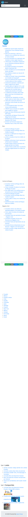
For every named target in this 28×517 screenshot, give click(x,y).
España (5, 300)
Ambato (6, 312)
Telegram (21, 36)
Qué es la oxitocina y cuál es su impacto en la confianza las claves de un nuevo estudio (15, 55)
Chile (5, 299)
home (4, 46)
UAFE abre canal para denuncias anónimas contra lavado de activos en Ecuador (15, 102)
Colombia (6, 302)
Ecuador (6, 294)
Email (12, 36)
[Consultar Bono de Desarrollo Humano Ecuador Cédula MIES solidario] (8, 492)
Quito (5, 304)
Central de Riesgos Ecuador (12, 129)
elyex (6, 2)
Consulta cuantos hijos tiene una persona (14, 471)
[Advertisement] (14, 21)
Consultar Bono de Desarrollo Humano (14, 475)
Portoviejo (6, 313)
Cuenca (6, 307)
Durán (5, 317)
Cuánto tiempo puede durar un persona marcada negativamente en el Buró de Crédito (15, 148)
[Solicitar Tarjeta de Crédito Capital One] (7, 506)
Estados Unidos (8, 297)
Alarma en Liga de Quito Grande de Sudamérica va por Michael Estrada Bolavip (14, 50)
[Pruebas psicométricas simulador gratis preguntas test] (15, 499)
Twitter (15, 36)
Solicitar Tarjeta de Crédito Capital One (14, 502)
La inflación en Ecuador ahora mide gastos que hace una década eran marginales (14, 94)
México (5, 296)
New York (6, 309)
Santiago (6, 305)
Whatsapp (7, 36)
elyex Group (19, 514)
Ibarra (5, 315)
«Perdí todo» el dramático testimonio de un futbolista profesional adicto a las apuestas (14, 63)
